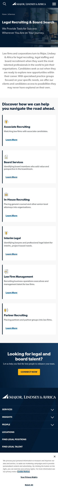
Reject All (29, 485)
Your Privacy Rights (29, 477)
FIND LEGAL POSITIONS (14, 439)
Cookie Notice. (23, 472)
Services (7, 409)
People (6, 424)
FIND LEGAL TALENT (12, 446)
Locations (8, 432)
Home (29, 3)
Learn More (11, 139)
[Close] (55, 456)
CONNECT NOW (29, 372)
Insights (7, 417)
